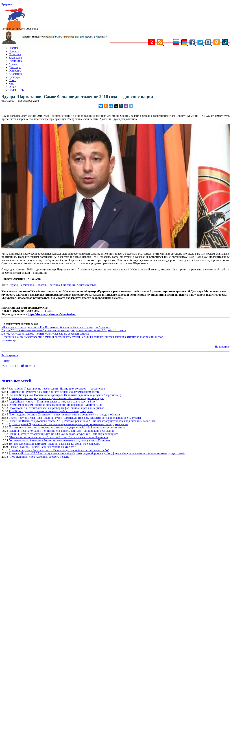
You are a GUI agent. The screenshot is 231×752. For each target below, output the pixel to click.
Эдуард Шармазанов (21, 284)
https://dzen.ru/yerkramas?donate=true (52, 314)
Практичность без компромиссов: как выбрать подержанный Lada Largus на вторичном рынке (67, 427)
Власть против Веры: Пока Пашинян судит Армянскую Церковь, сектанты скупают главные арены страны (75, 417)
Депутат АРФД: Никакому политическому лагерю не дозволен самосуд (45, 333)
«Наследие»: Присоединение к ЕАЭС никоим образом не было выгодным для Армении (55, 327)
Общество (15, 70)
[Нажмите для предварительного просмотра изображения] (115, 247)
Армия (13, 64)
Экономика (16, 60)
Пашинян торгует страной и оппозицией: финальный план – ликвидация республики (62, 430)
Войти (5, 360)
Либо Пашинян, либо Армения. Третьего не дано (39, 456)
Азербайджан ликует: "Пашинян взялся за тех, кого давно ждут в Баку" (53, 401)
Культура (14, 77)
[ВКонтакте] (101, 106)
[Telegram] (131, 106)
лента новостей (16, 381)
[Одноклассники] (106, 106)
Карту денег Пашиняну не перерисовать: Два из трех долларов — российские (57, 388)
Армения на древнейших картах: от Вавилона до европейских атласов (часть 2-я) (59, 450)
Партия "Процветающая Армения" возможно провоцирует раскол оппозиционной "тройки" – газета (63, 330)
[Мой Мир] (111, 106)
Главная (13, 47)
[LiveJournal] (121, 106)
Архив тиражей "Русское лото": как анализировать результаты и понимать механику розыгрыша (68, 424)
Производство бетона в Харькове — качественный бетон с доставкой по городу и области (64, 414)
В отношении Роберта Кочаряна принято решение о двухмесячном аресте (54, 391)
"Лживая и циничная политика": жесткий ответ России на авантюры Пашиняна (58, 437)
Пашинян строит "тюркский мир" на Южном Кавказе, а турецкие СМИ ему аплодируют (63, 433)
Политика (15, 54)
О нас (12, 86)
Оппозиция (68, 284)
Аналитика (15, 73)
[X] (116, 106)
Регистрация (9, 355)
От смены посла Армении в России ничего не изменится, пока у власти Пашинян (59, 440)
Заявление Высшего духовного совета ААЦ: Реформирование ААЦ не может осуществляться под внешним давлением (82, 420)
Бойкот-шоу (8, 340)
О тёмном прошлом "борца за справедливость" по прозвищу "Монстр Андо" (56, 404)
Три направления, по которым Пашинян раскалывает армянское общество (54, 443)
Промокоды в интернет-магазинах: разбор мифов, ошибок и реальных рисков (56, 408)
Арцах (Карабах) (87, 284)
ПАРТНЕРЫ (17, 90)
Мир (11, 83)
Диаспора (15, 67)
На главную (222, 346)
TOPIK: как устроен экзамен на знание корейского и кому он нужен (51, 411)
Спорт (12, 80)
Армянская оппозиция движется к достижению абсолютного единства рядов (56, 398)
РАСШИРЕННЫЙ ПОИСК (18, 366)
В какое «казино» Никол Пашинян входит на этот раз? (42, 446)
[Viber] (126, 106)
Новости (14, 51)
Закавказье (15, 57)
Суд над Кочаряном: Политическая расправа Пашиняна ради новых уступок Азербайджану (65, 395)
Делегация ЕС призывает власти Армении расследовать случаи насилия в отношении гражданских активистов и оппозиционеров (82, 336)
